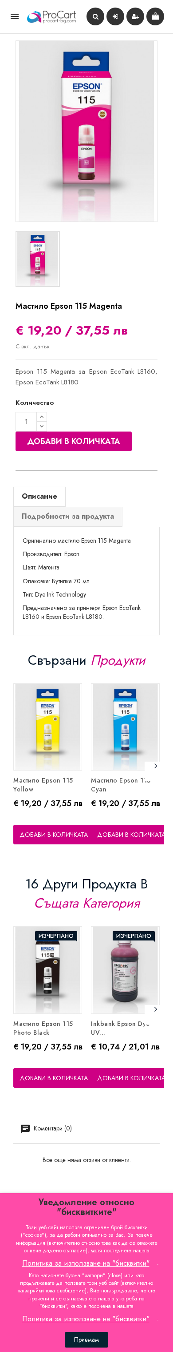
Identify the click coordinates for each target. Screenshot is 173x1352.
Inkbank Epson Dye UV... (120, 1028)
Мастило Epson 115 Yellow (43, 785)
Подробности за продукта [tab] (68, 516)
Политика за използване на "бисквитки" (85, 1263)
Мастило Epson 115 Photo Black (43, 1028)
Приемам (86, 1339)
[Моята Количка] (155, 16)
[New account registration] (135, 16)
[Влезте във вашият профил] (115, 16)
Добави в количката (73, 441)
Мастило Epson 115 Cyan (121, 785)
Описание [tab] (39, 496)
